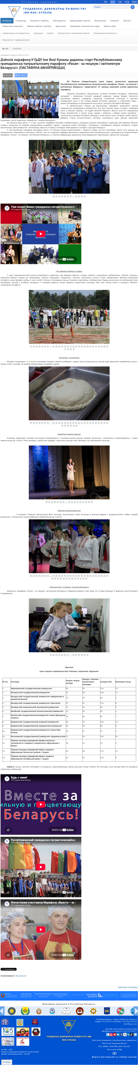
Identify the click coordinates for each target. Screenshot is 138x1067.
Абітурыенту (59, 20)
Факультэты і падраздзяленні (16, 40)
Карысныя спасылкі (13, 26)
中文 (127, 1)
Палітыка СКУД (114, 1049)
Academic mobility (39, 20)
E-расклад (21, 20)
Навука (50, 33)
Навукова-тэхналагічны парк (84, 26)
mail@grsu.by (130, 1024)
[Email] (21, 75)
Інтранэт (114, 20)
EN (120, 1)
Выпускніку (100, 20)
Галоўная (6, 20)
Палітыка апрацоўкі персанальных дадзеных (114, 1040)
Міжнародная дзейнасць (105, 33)
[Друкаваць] (8, 75)
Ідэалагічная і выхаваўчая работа (74, 33)
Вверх (8, 1062)
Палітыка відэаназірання (114, 1043)
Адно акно (61, 26)
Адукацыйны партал (80, 20)
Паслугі (127, 20)
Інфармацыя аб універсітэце (16, 33)
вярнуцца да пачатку (128, 987)
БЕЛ (113, 1)
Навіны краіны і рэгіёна (39, 26)
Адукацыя (38, 33)
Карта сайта (110, 26)
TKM (134, 1)
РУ (105, 1)
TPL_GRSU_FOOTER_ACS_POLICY (114, 1046)
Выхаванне (21, 976)
